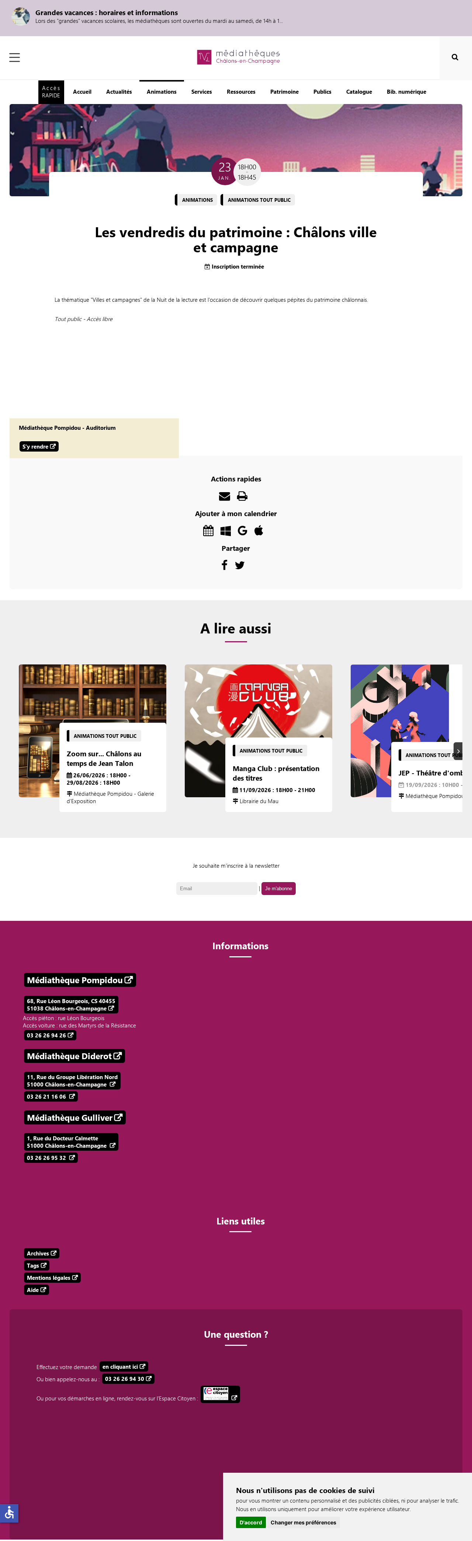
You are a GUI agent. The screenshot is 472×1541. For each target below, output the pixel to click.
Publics (322, 91)
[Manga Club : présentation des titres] (258, 730)
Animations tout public (259, 200)
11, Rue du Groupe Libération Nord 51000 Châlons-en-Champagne (72, 1080)
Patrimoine (284, 91)
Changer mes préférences (303, 1522)
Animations (162, 91)
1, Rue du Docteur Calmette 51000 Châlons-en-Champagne (67, 1141)
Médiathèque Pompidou (75, 979)
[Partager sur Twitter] (240, 567)
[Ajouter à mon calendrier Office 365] (226, 532)
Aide (33, 1289)
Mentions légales (48, 1277)
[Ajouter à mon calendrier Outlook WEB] (208, 532)
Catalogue (359, 91)
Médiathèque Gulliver (69, 1117)
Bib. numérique (406, 91)
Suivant (459, 751)
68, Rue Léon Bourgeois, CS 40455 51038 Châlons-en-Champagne (71, 1004)
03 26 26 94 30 (124, 1378)
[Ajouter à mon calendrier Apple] (258, 532)
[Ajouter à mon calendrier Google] (242, 532)
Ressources (241, 91)
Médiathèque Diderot (69, 1055)
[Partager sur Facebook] (224, 567)
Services (201, 91)
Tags (33, 1265)
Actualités (119, 91)
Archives (38, 1253)
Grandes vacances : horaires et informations (106, 12)
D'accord (251, 1522)
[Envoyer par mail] (224, 497)
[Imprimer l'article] (242, 497)
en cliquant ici (120, 1366)
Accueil (82, 91)
